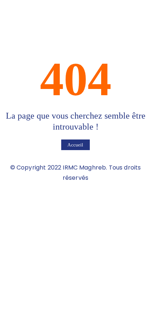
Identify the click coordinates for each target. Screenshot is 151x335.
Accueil (75, 145)
